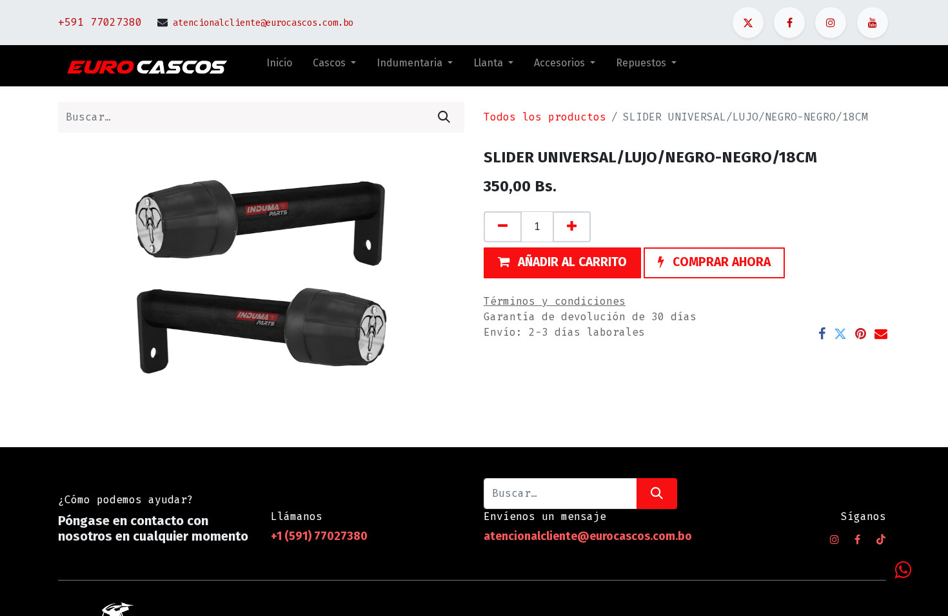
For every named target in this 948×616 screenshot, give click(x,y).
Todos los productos (545, 117)
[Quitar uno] (503, 226)
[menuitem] (279, 65)
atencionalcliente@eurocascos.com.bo (263, 23)
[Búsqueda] (444, 117)
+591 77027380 (100, 22)
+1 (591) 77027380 (320, 536)
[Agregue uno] (572, 226)
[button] (562, 262)
